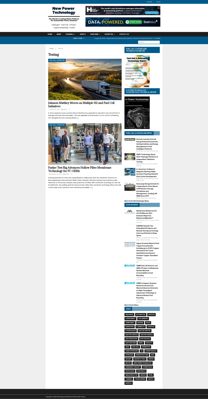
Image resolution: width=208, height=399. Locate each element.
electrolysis (145, 339)
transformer (140, 379)
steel (151, 375)
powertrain (147, 367)
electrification (131, 339)
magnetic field (139, 359)
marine (151, 359)
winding (129, 383)
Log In (158, 2)
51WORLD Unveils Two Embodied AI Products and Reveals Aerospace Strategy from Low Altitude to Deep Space (147, 231)
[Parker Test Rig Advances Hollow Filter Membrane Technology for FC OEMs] (85, 144)
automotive (140, 314)
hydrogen (129, 355)
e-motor (151, 327)
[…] (77, 118)
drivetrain (130, 327)
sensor (143, 375)
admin (65, 109)
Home (50, 34)
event (141, 343)
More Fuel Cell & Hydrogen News (136, 201)
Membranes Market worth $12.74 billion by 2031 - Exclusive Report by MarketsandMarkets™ (146, 214)
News (59, 34)
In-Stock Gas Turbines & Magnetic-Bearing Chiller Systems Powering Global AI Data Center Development (147, 173)
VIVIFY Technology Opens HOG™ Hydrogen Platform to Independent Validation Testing (147, 158)
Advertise (109, 34)
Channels (70, 34)
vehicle (150, 379)
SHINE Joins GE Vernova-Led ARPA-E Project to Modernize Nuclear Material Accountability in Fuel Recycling (147, 270)
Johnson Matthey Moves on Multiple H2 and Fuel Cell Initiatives (81, 104)
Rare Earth (141, 371)
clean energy (130, 318)
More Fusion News (131, 305)
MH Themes (81, 397)
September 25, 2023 (55, 174)
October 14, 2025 (54, 109)
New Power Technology (143, 363)
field (127, 347)
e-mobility (141, 327)
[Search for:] (149, 42)
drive (148, 323)
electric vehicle (147, 335)
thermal (129, 379)
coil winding (143, 318)
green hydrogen (132, 351)
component (130, 323)
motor (128, 363)
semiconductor (131, 375)
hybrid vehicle (150, 351)
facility (149, 343)
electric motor (144, 331)
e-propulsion (131, 331)
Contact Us (124, 34)
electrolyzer (131, 343)
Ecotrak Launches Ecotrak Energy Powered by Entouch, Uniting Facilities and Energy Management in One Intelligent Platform (147, 144)
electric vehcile (132, 335)
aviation (151, 314)
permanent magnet (133, 367)
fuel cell (135, 347)
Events (83, 34)
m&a (152, 355)
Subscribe (94, 34)
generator (146, 347)
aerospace (129, 314)
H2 (141, 351)
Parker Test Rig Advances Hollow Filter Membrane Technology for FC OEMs (79, 169)
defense (140, 323)
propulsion (130, 371)
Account (149, 2)
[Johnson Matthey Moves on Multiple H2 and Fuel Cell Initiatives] (85, 79)
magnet (128, 359)
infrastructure (142, 355)
